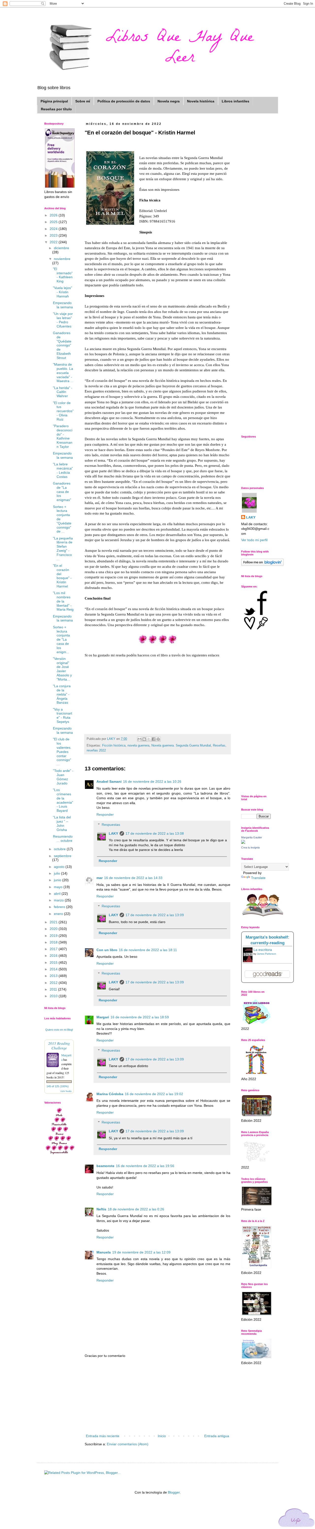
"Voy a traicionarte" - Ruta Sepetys (62, 715)
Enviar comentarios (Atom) (127, 1444)
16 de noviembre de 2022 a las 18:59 (139, 1017)
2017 (54, 949)
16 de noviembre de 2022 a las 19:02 (154, 1094)
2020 (54, 929)
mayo (58, 887)
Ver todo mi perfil (254, 540)
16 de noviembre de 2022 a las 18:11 (148, 950)
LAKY (113, 833)
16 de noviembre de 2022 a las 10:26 (152, 781)
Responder (105, 814)
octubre (60, 849)
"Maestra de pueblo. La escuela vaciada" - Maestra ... (63, 372)
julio (57, 873)
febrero (60, 907)
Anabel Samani (109, 781)
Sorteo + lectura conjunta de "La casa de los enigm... (61, 639)
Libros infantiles (235, 101)
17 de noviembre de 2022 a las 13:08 (155, 833)
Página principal (54, 101)
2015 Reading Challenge (59, 1045)
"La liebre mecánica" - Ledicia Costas (63, 470)
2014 (54, 969)
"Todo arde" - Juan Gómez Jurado (63, 777)
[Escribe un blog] (144, 739)
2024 (54, 229)
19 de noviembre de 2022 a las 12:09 (141, 1252)
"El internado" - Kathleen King (63, 275)
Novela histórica (200, 101)
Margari (102, 1017)
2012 (54, 983)
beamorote (105, 1166)
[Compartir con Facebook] (153, 739)
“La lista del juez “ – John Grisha (62, 823)
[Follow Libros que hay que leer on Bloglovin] (262, 565)
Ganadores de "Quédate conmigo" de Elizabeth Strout (62, 345)
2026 (54, 215)
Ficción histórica (114, 745)
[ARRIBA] (296, 1518)
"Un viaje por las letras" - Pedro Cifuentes (63, 320)
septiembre (62, 856)
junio (58, 880)
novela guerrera (138, 745)
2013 (54, 976)
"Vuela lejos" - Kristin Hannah (62, 292)
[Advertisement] (157, 1396)
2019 (54, 936)
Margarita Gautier (251, 837)
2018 (54, 942)
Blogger (174, 1492)
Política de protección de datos (123, 101)
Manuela (103, 1252)
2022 (54, 242)
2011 (54, 989)
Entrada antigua (216, 1436)
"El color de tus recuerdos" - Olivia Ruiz (63, 411)
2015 (54, 962)
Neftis (101, 1209)
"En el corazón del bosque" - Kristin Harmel (62, 576)
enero (59, 914)
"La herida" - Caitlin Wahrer (62, 392)
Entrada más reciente (102, 1436)
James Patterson (266, 953)
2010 (54, 996)
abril (58, 893)
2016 (54, 956)
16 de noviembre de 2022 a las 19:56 (145, 1166)
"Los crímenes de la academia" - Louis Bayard (63, 800)
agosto (59, 867)
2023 (54, 235)
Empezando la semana (63, 305)
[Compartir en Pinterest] (158, 739)
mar (99, 878)
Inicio (162, 1436)
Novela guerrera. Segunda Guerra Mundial (181, 745)
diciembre (61, 248)
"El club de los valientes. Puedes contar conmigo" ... (62, 751)
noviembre (62, 259)
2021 (54, 922)
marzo (59, 900)
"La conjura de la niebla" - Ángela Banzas (62, 694)
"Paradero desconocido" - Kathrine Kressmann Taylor (62, 436)
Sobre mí (82, 101)
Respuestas (111, 825)
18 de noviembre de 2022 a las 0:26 (136, 1209)
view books (66, 1091)
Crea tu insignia (250, 847)
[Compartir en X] (148, 739)
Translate (258, 878)
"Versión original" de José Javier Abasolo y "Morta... (62, 669)
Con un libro (106, 950)
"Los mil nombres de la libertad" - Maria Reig (63, 601)
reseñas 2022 (96, 750)
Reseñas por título (56, 109)
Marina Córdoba (109, 1094)
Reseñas (219, 745)
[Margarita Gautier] (243, 843)
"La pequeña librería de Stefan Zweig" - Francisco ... (63, 548)
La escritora (262, 950)
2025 (54, 222)
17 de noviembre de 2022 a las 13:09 (155, 915)
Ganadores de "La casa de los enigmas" (62, 491)
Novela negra (169, 101)
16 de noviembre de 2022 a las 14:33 (133, 878)
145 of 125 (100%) (58, 1086)
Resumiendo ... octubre (63, 838)
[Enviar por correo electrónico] (139, 739)
